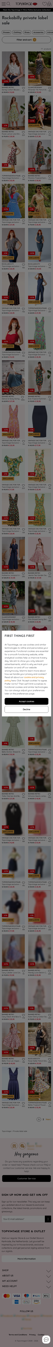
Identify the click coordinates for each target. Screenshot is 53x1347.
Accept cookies (26, 701)
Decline (26, 709)
